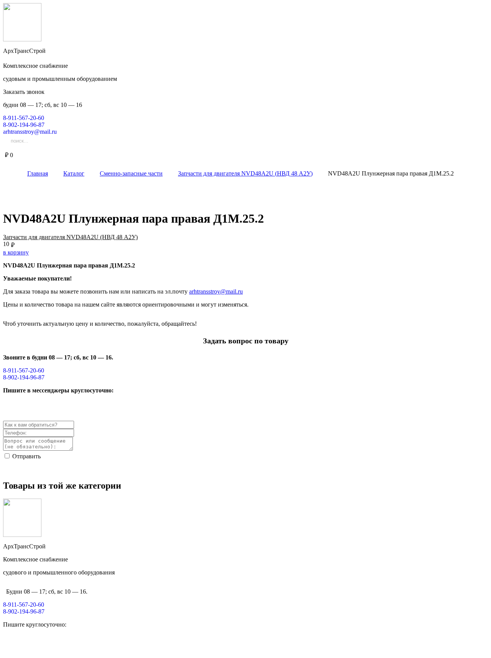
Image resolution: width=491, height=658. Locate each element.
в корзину (16, 252)
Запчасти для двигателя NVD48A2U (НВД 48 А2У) (70, 237)
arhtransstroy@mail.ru (216, 291)
